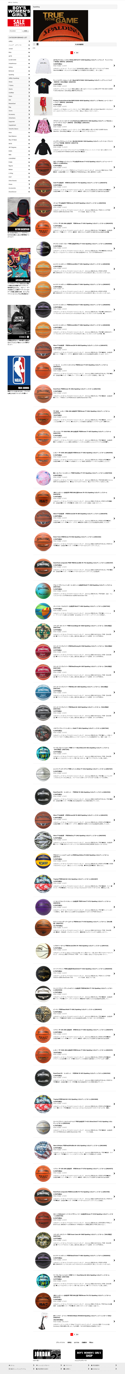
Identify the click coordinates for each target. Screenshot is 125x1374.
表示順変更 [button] (80, 44)
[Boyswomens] (19, 10)
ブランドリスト (60, 1342)
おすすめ (76, 1342)
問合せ (91, 1342)
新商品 (69, 1342)
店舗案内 (84, 1342)
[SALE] (19, 22)
